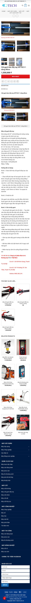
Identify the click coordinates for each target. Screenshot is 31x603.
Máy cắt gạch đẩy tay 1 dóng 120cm (7, 302)
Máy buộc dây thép (6, 464)
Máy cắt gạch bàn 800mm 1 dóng (8, 433)
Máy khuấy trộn (5, 480)
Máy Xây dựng (12, 11)
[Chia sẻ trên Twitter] (8, 81)
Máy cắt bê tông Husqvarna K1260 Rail (8, 408)
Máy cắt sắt (4, 498)
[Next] (27, 37)
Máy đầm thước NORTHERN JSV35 (23, 408)
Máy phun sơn (5, 471)
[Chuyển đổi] (29, 447)
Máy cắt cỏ (4, 548)
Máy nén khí (4, 519)
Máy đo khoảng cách (7, 474)
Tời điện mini (5, 525)
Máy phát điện (5, 522)
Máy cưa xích (5, 551)
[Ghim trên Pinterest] (14, 81)
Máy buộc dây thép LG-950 (23, 433)
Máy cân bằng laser (7, 467)
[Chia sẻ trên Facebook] (5, 81)
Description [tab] (4, 85)
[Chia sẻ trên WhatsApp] (2, 81)
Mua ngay (15, 76)
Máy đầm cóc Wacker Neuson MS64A (7, 357)
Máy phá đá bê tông (7, 477)
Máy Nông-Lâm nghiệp (8, 456)
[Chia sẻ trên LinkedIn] (17, 81)
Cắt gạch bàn (5, 93)
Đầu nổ (3, 513)
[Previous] (3, 37)
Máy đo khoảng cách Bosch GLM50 (23, 383)
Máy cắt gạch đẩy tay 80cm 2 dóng (7, 327)
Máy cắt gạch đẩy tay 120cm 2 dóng (23, 302)
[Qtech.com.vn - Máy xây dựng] (11, 5)
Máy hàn (3, 516)
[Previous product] (17, 16)
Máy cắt (21, 11)
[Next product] (14, 16)
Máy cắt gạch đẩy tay (19, 12)
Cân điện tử (4, 453)
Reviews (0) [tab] (4, 89)
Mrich (10, 258)
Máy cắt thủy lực (6, 501)
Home (3, 11)
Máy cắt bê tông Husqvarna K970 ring (7, 383)
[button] (22, 5)
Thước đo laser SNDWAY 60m (23, 357)
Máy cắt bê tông (6, 488)
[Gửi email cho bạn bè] (11, 81)
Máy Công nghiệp (6, 450)
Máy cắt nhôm (5, 495)
